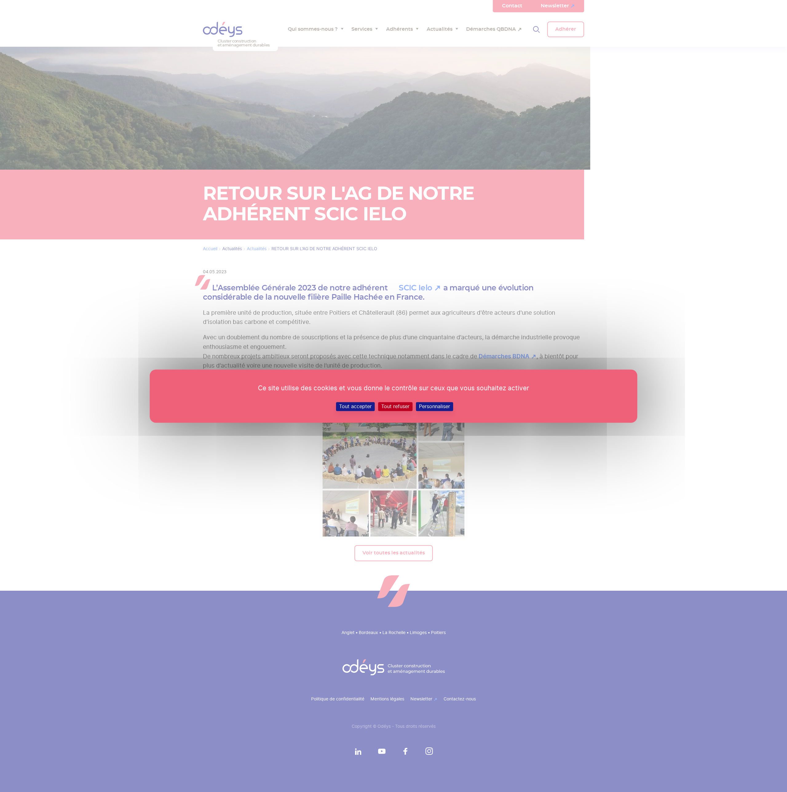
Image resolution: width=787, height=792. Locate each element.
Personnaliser (434, 406)
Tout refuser (395, 406)
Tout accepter (355, 406)
